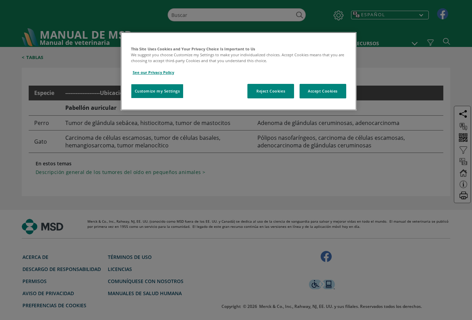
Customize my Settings (157, 91)
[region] (239, 71)
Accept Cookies (323, 91)
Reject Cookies (270, 91)
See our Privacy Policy (153, 72)
